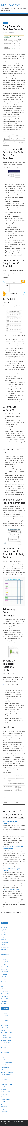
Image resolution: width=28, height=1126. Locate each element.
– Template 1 (4, 1013)
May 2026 (3, 934)
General (3, 1055)
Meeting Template (5, 1092)
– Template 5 (4, 1023)
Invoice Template (5, 1064)
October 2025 (4, 952)
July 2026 (3, 930)
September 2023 (5, 971)
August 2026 (4, 927)
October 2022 (4, 998)
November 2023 (5, 966)
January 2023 (4, 991)
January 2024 (4, 962)
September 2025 (5, 954)
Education (5, 22)
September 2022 (5, 1001)
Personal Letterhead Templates (12, 912)
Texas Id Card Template (11, 890)
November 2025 (5, 949)
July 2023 (3, 976)
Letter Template (5, 1082)
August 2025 (4, 957)
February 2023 (4, 989)
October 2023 (4, 969)
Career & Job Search (6, 1042)
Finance (3, 1050)
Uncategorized (4, 1111)
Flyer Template (5, 1052)
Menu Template (5, 1094)
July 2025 (3, 959)
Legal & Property (5, 1077)
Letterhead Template (6, 1084)
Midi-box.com (11, 5)
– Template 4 (4, 1020)
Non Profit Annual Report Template (11, 870)
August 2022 (4, 1003)
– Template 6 (4, 1025)
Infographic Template (6, 1062)
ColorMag (3, 1123)
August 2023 (4, 974)
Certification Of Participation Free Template (13, 847)
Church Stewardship (6, 1045)
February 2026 (4, 942)
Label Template (5, 1067)
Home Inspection (5, 1060)
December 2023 (5, 964)
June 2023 (3, 979)
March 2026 (4, 939)
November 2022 (5, 996)
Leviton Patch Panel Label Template (15, 916)
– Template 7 (4, 1028)
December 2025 (5, 947)
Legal (2, 1069)
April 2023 (3, 984)
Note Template (5, 1096)
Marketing (3, 1089)
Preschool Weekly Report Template (11, 823)
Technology (4, 1106)
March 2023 (4, 986)
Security (3, 1101)
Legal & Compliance (6, 1074)
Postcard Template (6, 1099)
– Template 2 (4, 1015)
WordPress (11, 1123)
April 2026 (3, 937)
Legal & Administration (7, 1072)
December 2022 (5, 994)
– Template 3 (4, 1018)
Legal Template (5, 1079)
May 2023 (3, 981)
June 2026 (3, 932)
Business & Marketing (6, 1037)
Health (2, 1057)
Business (3, 1035)
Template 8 (4, 1109)
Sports (2, 1104)
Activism (3, 1030)
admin (13, 32)
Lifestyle (3, 1087)
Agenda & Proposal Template (8, 1032)
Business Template (6, 1040)
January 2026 (4, 944)
